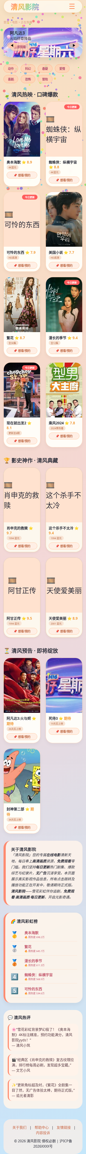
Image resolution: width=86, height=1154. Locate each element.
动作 (11, 68)
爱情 (62, 68)
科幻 (28, 68)
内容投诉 (43, 1132)
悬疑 (45, 68)
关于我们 (19, 1127)
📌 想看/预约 (21, 175)
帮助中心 (42, 1127)
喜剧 (11, 79)
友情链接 (64, 1127)
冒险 (45, 79)
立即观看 (20, 47)
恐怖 (28, 79)
